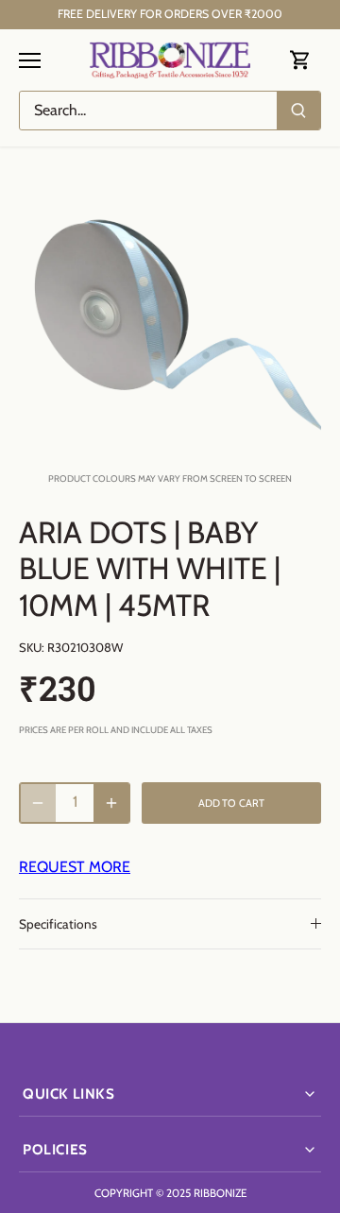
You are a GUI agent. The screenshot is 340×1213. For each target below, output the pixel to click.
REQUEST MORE (74, 867)
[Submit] (298, 110)
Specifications (58, 923)
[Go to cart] (300, 60)
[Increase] (111, 803)
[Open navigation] (30, 60)
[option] (170, 309)
